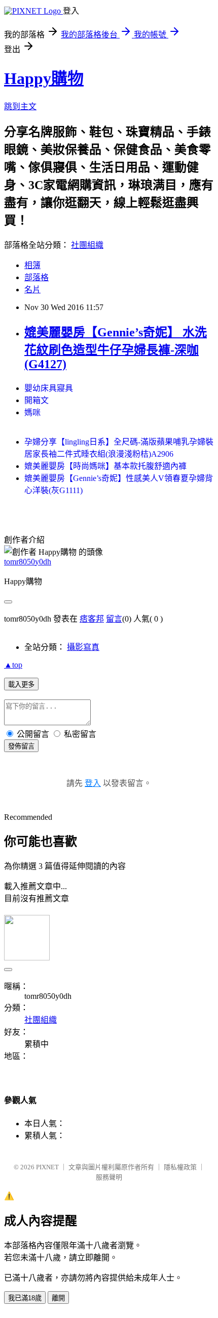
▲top (13, 665)
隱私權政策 (180, 1167)
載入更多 (21, 684)
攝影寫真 (83, 647)
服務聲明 (109, 1177)
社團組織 (87, 245)
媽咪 (32, 412)
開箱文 (36, 400)
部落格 (36, 277)
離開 (58, 1298)
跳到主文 (20, 106)
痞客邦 (92, 618)
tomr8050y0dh (27, 561)
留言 (114, 618)
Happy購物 (44, 78)
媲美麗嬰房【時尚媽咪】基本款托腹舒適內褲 (105, 466)
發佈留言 (21, 746)
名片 (32, 289)
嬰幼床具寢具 (48, 388)
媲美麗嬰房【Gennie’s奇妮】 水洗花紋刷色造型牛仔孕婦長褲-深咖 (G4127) (115, 348)
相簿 (32, 265)
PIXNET (47, 1167)
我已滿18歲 (25, 1298)
